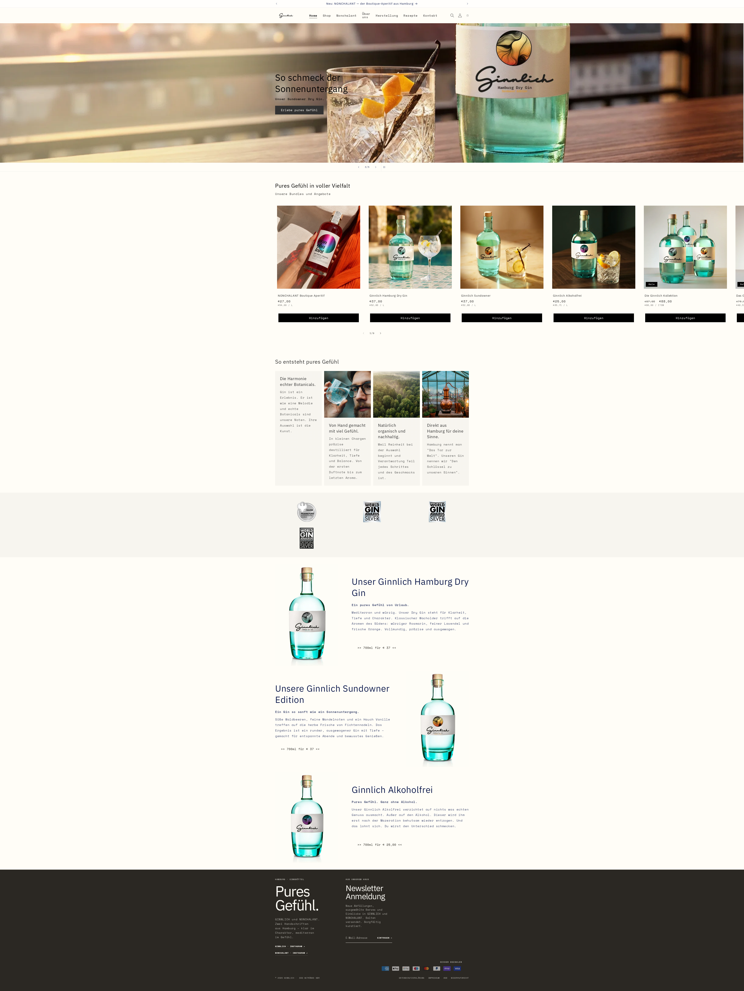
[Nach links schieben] (363, 333)
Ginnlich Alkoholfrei (567, 295)
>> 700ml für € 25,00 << (379, 844)
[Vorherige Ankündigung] (276, 3)
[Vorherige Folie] (358, 167)
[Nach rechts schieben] (380, 333)
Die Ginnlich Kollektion (661, 295)
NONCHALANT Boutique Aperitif (301, 295)
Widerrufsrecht (460, 977)
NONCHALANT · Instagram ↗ (291, 952)
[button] (452, 15)
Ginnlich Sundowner (476, 295)
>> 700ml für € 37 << (376, 648)
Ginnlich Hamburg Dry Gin (388, 295)
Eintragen (384, 937)
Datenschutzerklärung (411, 977)
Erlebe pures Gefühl (299, 115)
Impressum (434, 977)
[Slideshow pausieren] (385, 167)
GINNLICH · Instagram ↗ (290, 946)
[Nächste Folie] (375, 167)
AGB (445, 977)
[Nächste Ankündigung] (467, 3)
